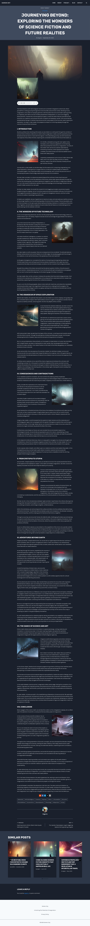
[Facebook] (42, 795)
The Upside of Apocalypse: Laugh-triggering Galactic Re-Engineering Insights (61, 825)
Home (53, 3)
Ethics (50, 799)
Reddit (60, 3)
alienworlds (20, 799)
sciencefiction (30, 802)
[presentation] (19, 849)
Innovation (64, 799)
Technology (48, 802)
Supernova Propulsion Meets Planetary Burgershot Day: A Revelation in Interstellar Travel (70, 864)
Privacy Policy (45, 914)
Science (45, 10)
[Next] (80, 859)
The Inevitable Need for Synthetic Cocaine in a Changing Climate (19, 862)
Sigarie (40, 38)
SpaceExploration (40, 802)
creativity (38, 799)
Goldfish (13, 866)
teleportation (56, 802)
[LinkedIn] (45, 795)
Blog (73, 3)
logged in (26, 893)
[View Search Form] (86, 3)
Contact (80, 3)
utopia (62, 802)
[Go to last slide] (10, 859)
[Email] (50, 795)
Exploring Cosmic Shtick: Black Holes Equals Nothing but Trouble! (29, 825)
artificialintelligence (29, 799)
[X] (47, 795)
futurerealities (57, 799)
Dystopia (44, 799)
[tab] (42, 878)
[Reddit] (40, 795)
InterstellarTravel (21, 802)
